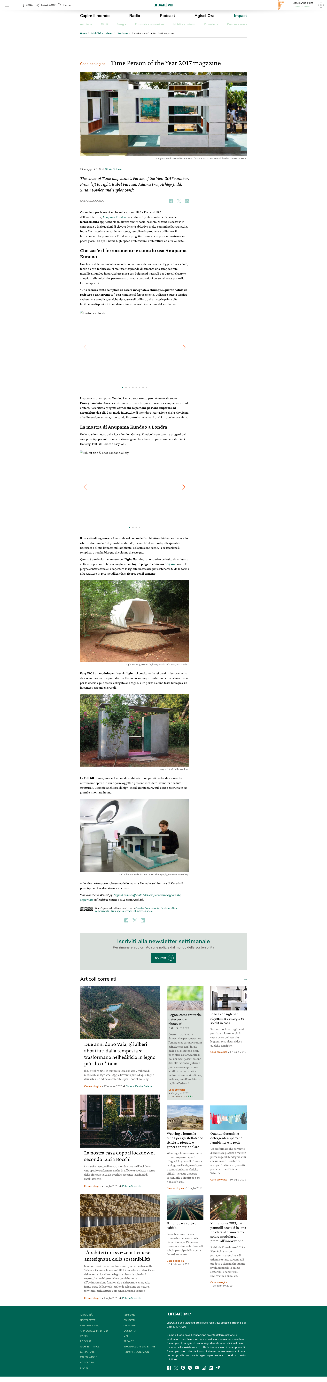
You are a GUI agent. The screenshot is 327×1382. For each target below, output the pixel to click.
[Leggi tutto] (244, 979)
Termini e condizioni (136, 1352)
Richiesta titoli (90, 1346)
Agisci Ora (204, 15)
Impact (240, 15)
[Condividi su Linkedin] (187, 201)
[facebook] (169, 1368)
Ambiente (86, 24)
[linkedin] (211, 1368)
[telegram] (218, 1368)
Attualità (86, 1315)
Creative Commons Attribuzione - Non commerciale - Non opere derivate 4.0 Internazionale (136, 909)
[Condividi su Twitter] (179, 201)
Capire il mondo (95, 15)
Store (29, 5)
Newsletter (48, 5)
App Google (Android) (94, 1330)
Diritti (104, 24)
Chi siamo (129, 1325)
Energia (121, 24)
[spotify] (190, 1368)
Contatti (129, 1320)
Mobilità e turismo (184, 24)
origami (170, 564)
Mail (126, 1336)
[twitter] (176, 1368)
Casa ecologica (92, 63)
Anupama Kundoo (114, 217)
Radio (134, 15)
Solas (190, 1096)
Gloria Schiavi (113, 169)
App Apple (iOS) (89, 1325)
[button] (184, 347)
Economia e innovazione (149, 24)
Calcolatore (88, 1357)
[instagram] (204, 1368)
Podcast (167, 15)
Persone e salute (237, 24)
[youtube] (197, 1368)
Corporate (87, 1352)
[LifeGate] (163, 5)
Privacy (128, 1341)
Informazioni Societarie (139, 1346)
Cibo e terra (211, 24)
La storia (129, 1330)
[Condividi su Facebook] (171, 201)
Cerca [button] (67, 5)
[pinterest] (183, 1368)
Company (129, 1315)
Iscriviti (160, 957)
